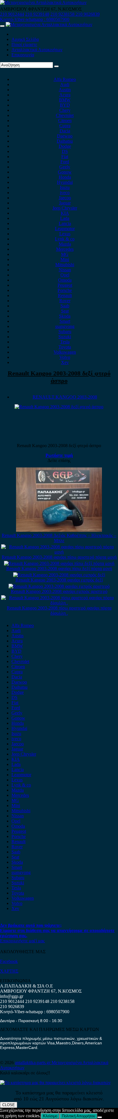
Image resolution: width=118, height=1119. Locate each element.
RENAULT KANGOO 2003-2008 (65, 397)
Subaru (64, 331)
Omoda (65, 280)
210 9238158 (63, 14)
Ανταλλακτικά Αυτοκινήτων (36, 49)
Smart (65, 321)
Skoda (64, 316)
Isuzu (65, 187)
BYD (65, 105)
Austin (65, 89)
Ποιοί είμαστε (24, 44)
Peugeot (65, 285)
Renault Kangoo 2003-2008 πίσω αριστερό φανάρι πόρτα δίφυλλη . (59, 611)
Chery (64, 110)
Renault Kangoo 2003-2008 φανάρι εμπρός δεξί (59, 580)
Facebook (9, 961)
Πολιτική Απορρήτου (78, 1116)
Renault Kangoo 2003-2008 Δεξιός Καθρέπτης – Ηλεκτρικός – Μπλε (59, 538)
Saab (64, 305)
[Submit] (56, 66)
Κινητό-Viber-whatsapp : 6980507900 (34, 19)
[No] (99, 1117)
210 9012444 (12, 14)
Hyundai (65, 182)
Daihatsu (65, 141)
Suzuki (64, 336)
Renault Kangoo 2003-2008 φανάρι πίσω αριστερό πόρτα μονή (59, 557)
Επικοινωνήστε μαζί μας (22, 940)
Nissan (65, 269)
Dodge (65, 146)
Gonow (65, 172)
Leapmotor (65, 228)
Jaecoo (65, 197)
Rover (64, 300)
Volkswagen (65, 352)
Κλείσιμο (50, 1116)
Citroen (65, 120)
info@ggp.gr (11, 996)
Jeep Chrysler (64, 208)
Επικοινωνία (22, 54)
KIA (65, 213)
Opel (64, 274)
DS (65, 151)
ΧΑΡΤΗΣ (9, 971)
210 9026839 (88, 14)
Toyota (64, 347)
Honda (65, 177)
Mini (64, 259)
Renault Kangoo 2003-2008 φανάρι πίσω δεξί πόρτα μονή (59, 568)
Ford (64, 161)
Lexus (64, 233)
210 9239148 (37, 14)
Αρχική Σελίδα (25, 39)
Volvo (64, 357)
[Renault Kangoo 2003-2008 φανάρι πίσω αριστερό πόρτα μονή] (59, 551)
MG (64, 254)
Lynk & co (64, 238)
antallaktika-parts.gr (33, 1062)
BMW (64, 99)
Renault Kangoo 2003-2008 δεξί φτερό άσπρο (59, 377)
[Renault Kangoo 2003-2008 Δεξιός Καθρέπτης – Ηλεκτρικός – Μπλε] (59, 530)
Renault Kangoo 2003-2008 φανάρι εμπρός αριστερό (59, 591)
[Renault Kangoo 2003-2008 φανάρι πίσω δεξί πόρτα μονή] (59, 563)
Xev (65, 362)
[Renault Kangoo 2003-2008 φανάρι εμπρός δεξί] (59, 574)
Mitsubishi (64, 264)
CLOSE (8, 1105)
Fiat (64, 156)
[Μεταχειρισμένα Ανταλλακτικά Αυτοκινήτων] (55, 1082)
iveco (65, 192)
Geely (64, 166)
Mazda (65, 244)
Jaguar (65, 202)
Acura (64, 94)
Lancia (65, 223)
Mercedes (65, 249)
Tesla (65, 341)
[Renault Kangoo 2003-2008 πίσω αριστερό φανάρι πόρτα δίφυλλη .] (59, 602)
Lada (64, 218)
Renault (65, 295)
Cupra (64, 125)
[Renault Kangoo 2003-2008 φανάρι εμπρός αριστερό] (59, 586)
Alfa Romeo (65, 79)
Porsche (65, 290)
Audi (64, 84)
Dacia (65, 130)
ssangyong (64, 326)
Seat (65, 310)
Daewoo (64, 136)
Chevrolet (65, 115)
